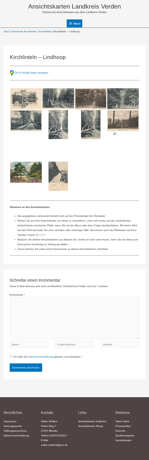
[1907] (123, 98)
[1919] (90, 124)
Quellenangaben (124, 435)
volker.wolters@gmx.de (54, 444)
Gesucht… (121, 430)
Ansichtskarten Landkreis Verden (74, 6)
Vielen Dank (122, 421)
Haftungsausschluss (15, 430)
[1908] (58, 98)
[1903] (58, 176)
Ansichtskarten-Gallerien (92, 421)
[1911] (58, 124)
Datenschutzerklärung (41, 356)
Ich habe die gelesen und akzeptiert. (48, 356)
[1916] (26, 172)
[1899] (26, 98)
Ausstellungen (123, 440)
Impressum (10, 421)
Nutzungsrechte (13, 426)
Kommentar (17, 294)
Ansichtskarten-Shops (90, 426)
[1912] (26, 120)
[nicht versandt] (123, 120)
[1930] (90, 98)
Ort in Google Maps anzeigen (31, 72)
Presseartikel (122, 426)
